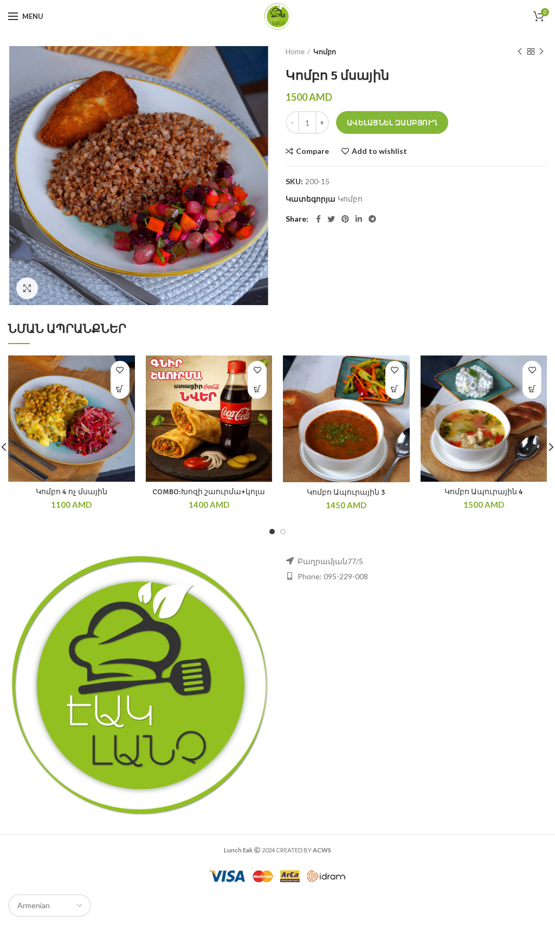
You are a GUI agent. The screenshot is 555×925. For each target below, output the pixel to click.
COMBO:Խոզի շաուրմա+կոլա (208, 491)
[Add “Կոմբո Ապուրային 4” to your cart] (531, 389)
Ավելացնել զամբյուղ (392, 122)
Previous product (519, 51)
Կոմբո (324, 51)
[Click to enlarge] (27, 288)
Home (295, 51)
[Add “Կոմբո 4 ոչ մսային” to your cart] (120, 389)
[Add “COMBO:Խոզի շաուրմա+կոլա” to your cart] (257, 389)
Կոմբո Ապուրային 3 (346, 492)
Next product (541, 51)
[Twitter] (331, 219)
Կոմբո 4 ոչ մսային (71, 491)
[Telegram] (372, 219)
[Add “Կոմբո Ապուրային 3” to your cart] (394, 389)
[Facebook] (318, 219)
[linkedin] (358, 219)
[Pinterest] (345, 219)
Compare (312, 151)
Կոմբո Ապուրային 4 (483, 491)
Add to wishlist (379, 151)
